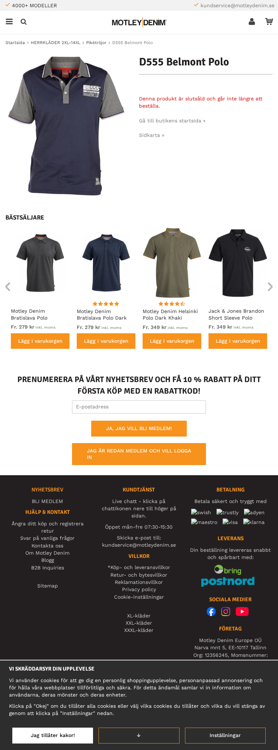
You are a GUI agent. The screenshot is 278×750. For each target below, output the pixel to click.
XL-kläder (139, 616)
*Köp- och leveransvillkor (139, 567)
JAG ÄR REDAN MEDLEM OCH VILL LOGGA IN (139, 454)
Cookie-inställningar (139, 597)
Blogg (47, 560)
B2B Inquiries (47, 568)
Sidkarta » (151, 135)
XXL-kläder (139, 623)
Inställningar (225, 735)
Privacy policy (139, 589)
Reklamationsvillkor (139, 582)
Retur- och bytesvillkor (138, 575)
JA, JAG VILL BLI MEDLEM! (139, 428)
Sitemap (47, 586)
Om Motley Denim (47, 553)
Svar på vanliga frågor (47, 538)
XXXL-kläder (138, 630)
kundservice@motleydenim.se (237, 5)
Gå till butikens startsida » (172, 120)
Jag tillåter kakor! (53, 735)
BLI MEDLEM (47, 501)
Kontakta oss (47, 546)
